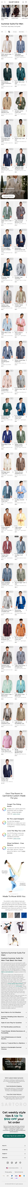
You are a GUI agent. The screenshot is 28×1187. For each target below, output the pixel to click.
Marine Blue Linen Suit (18, 417)
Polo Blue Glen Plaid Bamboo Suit (5, 140)
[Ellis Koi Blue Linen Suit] (7, 489)
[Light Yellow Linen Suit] (20, 517)
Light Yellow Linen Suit (18, 528)
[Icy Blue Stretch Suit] (20, 489)
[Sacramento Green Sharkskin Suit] (7, 71)
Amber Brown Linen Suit (5, 528)
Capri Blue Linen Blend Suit (20, 695)
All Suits (15, 31)
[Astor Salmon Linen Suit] (20, 322)
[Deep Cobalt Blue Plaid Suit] (20, 350)
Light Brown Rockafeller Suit (19, 722)
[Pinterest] (20, 1163)
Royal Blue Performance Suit (20, 249)
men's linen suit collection (9, 965)
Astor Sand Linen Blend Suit (6, 55)
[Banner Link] (13, 1064)
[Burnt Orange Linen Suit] (20, 627)
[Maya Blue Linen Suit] (7, 322)
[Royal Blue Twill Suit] (7, 434)
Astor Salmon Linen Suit (19, 333)
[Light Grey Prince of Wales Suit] (20, 655)
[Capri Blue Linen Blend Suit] (20, 684)
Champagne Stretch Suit (4, 390)
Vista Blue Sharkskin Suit (19, 55)
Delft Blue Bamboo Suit (5, 168)
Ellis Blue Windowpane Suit (5, 362)
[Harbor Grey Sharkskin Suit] (7, 294)
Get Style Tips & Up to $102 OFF (14, 1136)
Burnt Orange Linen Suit (19, 638)
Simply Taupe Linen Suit (19, 305)
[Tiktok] (16, 1163)
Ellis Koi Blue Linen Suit (5, 500)
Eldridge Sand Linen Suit (5, 472)
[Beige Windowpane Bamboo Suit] (20, 739)
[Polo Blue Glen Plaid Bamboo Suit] (7, 128)
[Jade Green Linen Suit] (7, 210)
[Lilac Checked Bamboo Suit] (20, 210)
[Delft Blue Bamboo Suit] (7, 157)
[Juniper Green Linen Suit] (20, 100)
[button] (4, 2)
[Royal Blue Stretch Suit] (20, 600)
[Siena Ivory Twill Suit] (20, 128)
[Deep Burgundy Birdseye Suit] (7, 627)
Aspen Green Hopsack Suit (19, 445)
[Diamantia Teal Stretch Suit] (7, 406)
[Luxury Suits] (16, 12)
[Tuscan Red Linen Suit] (7, 544)
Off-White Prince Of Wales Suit (6, 611)
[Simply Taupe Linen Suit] (20, 294)
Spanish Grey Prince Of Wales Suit (6, 667)
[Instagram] (8, 1163)
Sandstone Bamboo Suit (5, 111)
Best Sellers (21, 31)
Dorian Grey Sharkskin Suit (5, 722)
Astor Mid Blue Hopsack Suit (5, 583)
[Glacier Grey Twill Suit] (20, 379)
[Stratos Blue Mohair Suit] (7, 768)
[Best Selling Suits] (6, 12)
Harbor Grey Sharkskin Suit (5, 305)
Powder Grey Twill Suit (18, 278)
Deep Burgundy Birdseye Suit (6, 638)
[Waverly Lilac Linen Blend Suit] (7, 739)
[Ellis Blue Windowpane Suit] (7, 350)
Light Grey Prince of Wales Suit (20, 666)
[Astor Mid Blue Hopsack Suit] (7, 572)
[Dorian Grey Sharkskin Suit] (7, 711)
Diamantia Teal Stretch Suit (5, 417)
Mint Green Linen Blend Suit (6, 695)
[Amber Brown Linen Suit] (7, 517)
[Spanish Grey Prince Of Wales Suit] (7, 655)
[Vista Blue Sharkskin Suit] (20, 44)
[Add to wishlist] (26, 54)
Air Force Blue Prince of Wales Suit (6, 250)
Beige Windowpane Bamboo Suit (19, 751)
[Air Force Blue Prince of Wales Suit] (7, 238)
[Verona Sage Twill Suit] (20, 572)
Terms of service (19, 1172)
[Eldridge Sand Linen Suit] (7, 461)
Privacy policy (8, 1172)
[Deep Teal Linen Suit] (20, 71)
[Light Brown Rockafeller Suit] (20, 711)
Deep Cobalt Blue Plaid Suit (20, 361)
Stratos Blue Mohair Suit (4, 779)
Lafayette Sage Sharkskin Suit (19, 168)
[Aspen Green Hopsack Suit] (20, 434)
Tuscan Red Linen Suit (4, 555)
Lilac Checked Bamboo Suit (19, 221)
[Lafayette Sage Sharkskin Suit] (20, 157)
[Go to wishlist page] (23, 2)
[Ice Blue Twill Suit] (20, 544)
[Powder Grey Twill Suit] (20, 267)
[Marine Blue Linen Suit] (20, 406)
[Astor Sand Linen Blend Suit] (7, 44)
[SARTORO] (14, 2)
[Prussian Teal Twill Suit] (7, 267)
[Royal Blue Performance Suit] (20, 238)
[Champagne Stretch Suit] (7, 379)
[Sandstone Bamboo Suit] (7, 100)
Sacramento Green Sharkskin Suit (6, 83)
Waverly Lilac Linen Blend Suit (6, 750)
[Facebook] (12, 1163)
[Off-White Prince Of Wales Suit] (7, 600)
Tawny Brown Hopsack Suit (19, 472)
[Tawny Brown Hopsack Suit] (20, 461)
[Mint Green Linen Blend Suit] (7, 684)
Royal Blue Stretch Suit (18, 611)
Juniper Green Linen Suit (19, 111)
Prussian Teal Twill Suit (5, 278)
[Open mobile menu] (2, 2)
